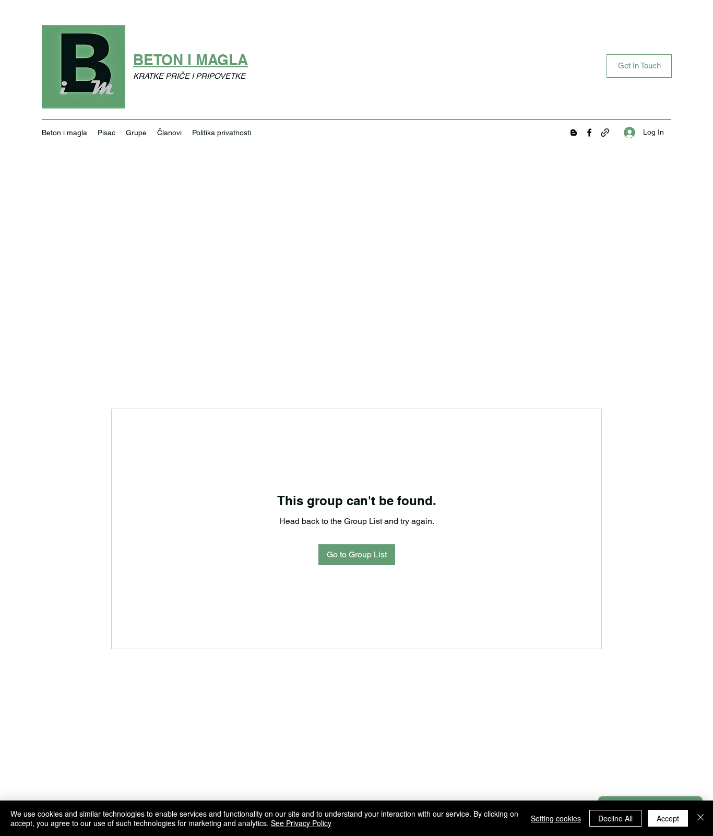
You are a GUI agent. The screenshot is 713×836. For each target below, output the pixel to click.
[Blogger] (573, 132)
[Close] (700, 818)
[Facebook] (589, 132)
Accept (668, 818)
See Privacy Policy (301, 823)
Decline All (615, 818)
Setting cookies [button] (556, 818)
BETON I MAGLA (190, 59)
